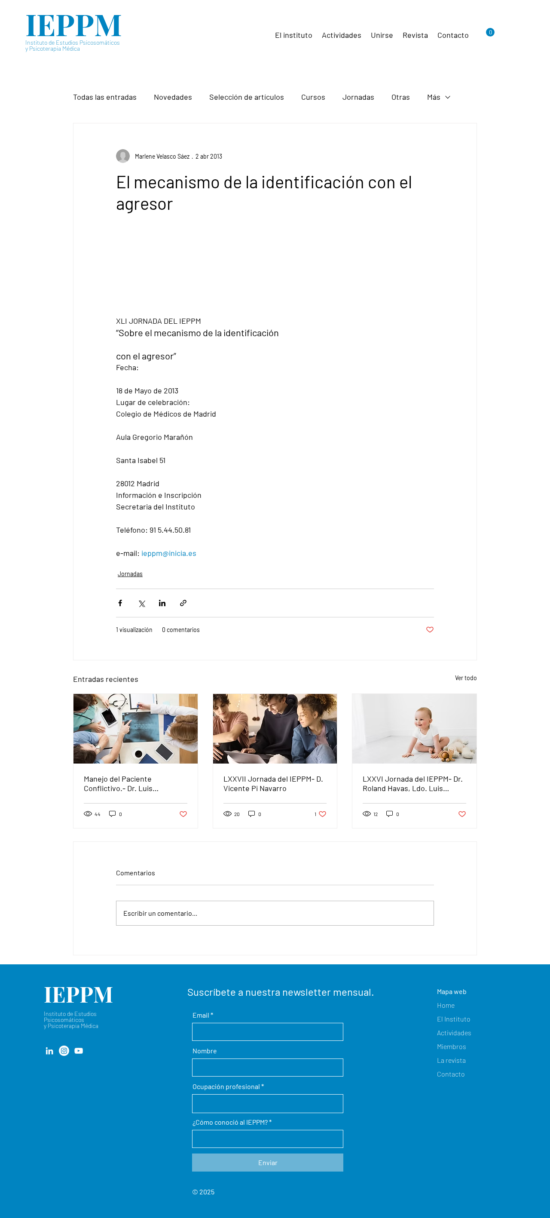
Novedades (173, 96)
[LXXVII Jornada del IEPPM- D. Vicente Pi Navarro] (275, 729)
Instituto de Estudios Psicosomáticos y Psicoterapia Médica (72, 45)
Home (446, 1005)
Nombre (204, 1050)
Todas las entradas (105, 96)
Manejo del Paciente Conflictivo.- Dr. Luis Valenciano (118, 783)
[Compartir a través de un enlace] (183, 603)
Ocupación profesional (226, 1086)
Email (200, 1015)
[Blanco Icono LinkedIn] (49, 1051)
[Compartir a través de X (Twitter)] (141, 603)
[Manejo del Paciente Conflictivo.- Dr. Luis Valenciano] (135, 729)
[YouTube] (78, 1051)
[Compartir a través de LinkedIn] (162, 603)
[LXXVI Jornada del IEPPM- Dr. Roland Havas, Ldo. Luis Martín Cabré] (414, 729)
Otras (400, 96)
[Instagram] (64, 1051)
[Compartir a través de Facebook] (120, 603)
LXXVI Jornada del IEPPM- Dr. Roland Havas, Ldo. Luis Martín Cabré (413, 783)
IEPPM (73, 23)
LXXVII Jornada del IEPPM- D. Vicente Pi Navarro (273, 783)
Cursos (313, 96)
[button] (490, 32)
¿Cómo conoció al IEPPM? (230, 1122)
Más (433, 96)
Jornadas (358, 96)
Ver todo (466, 677)
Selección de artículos (246, 96)
